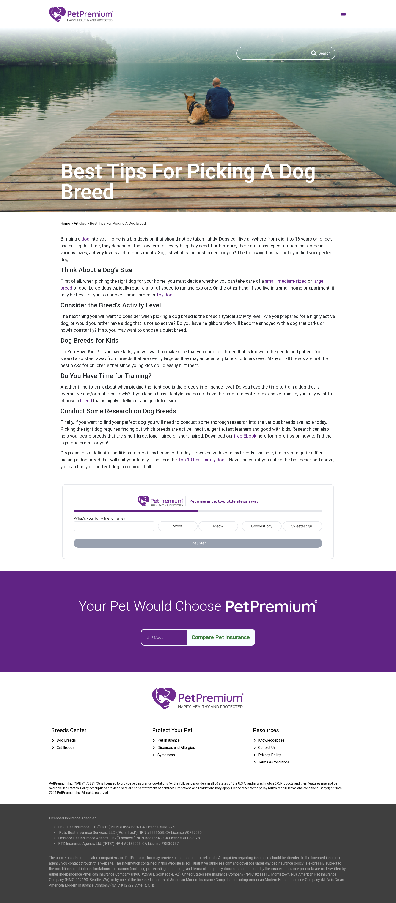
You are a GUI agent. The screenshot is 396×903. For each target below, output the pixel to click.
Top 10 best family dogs (202, 459)
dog (85, 239)
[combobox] (271, 53)
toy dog (164, 295)
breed (86, 400)
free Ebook (245, 436)
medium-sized (292, 281)
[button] (343, 14)
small (270, 281)
